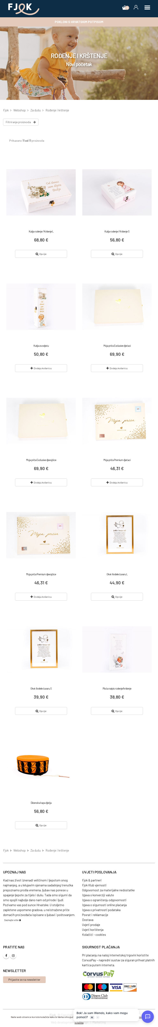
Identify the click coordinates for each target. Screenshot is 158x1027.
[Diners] (95, 997)
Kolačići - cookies (94, 934)
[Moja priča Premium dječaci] (117, 421)
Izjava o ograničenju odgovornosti (104, 900)
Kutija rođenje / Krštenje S (117, 231)
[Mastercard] (89, 987)
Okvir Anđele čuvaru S (41, 688)
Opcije (42, 253)
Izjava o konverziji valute (98, 895)
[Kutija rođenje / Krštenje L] (41, 192)
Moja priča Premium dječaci (116, 460)
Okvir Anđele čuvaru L (117, 574)
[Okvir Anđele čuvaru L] (117, 535)
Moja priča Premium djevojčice (41, 574)
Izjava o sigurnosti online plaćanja (104, 905)
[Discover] (130, 987)
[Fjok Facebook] (6, 955)
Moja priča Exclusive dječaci (117, 345)
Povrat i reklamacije (95, 915)
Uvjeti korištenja (92, 929)
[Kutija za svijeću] (41, 306)
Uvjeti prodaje (91, 925)
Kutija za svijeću (41, 345)
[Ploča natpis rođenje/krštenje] (117, 649)
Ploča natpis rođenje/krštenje (117, 688)
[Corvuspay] (98, 974)
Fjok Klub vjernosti (94, 885)
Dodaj (43, 368)
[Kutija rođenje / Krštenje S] (117, 192)
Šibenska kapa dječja (41, 802)
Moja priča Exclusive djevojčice (41, 460)
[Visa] (117, 987)
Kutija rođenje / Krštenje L (41, 231)
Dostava (87, 920)
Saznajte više (11, 919)
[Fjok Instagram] (13, 955)
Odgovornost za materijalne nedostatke (108, 890)
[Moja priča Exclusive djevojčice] (41, 421)
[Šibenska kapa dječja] (41, 763)
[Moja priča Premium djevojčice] (41, 535)
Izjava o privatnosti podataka (101, 910)
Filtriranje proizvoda (19, 122)
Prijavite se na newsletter (24, 979)
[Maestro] (103, 987)
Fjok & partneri (92, 880)
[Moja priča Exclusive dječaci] (117, 306)
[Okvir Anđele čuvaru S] (41, 649)
